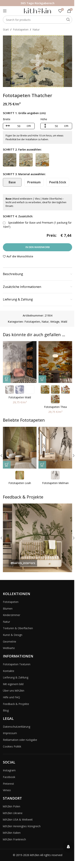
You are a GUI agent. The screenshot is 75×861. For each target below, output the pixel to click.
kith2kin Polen (11, 806)
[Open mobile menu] (5, 11)
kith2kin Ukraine (12, 813)
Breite (6, 119)
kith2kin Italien (12, 832)
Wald (64, 321)
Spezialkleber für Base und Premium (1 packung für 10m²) (37, 225)
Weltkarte (9, 648)
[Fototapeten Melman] (55, 448)
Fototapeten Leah (19, 483)
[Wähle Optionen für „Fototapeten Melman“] (42, 465)
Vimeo (7, 790)
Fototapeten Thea (55, 407)
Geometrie (9, 641)
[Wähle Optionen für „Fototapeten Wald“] (7, 379)
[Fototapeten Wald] (20, 362)
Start (6, 29)
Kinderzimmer (11, 615)
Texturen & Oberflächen (18, 628)
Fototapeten (20, 29)
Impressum (10, 733)
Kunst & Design (12, 635)
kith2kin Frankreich (14, 839)
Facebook (9, 777)
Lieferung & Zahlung (15, 677)
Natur (36, 29)
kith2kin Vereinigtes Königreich (22, 826)
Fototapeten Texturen (16, 664)
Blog (6, 710)
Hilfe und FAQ (11, 697)
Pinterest (8, 783)
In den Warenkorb (37, 247)
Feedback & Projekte (16, 704)
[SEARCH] (68, 20)
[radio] (9, 160)
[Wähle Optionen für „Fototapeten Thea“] (42, 379)
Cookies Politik (12, 746)
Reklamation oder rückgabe (20, 740)
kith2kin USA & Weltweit (18, 819)
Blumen (7, 608)
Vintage (54, 321)
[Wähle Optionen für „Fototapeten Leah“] (7, 465)
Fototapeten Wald (19, 397)
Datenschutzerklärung (16, 726)
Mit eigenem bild (13, 684)
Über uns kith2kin (13, 690)
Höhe (43, 119)
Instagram (9, 770)
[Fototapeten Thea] (55, 362)
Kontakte (8, 671)
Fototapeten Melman (55, 483)
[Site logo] (37, 10)
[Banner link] (37, 537)
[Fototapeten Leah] (20, 448)
